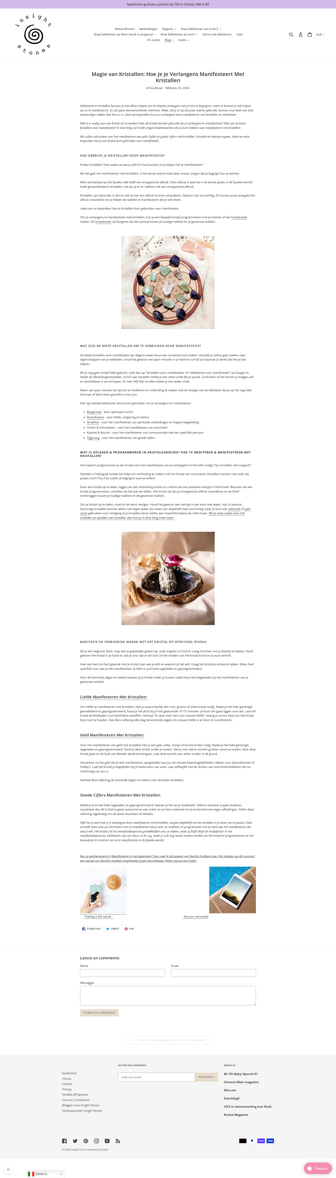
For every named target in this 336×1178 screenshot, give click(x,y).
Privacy (67, 1089)
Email (174, 966)
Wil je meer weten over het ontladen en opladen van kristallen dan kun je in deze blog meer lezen (162, 515)
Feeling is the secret (98, 916)
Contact (67, 1084)
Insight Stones (78, 1149)
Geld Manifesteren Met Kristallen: (112, 735)
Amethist (93, 422)
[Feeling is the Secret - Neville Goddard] (103, 912)
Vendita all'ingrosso (75, 1094)
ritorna (66, 1078)
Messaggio (87, 983)
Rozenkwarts (95, 417)
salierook (234, 509)
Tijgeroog (93, 438)
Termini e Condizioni (76, 1100)
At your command (195, 916)
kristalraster (239, 217)
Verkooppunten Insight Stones (82, 1111)
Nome (84, 966)
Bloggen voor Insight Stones (80, 1105)
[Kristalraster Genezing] (168, 282)
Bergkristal (94, 412)
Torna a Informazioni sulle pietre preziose (171, 1040)
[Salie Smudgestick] (168, 578)
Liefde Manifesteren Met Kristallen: (113, 696)
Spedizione (69, 1073)
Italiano (40, 1174)
